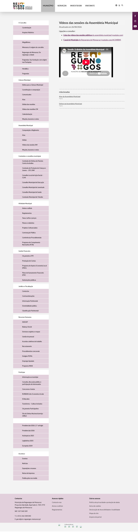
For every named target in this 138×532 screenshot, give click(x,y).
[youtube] (135, 26)
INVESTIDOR (76, 5)
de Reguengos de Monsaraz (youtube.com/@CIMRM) (92, 40)
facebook (134, 18)
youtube (134, 28)
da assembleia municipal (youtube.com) (93, 35)
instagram (134, 23)
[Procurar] (122, 5)
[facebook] (135, 15)
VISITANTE (90, 5)
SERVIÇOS (62, 5)
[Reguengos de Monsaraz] (27, 6)
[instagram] (135, 21)
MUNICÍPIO (48, 5)
